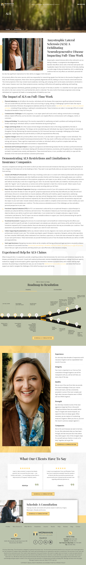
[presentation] (6, 477)
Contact (78, 526)
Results (53, 526)
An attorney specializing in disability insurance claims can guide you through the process (55, 245)
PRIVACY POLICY (60, 562)
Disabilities (37, 526)
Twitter (40, 542)
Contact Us (56, 4)
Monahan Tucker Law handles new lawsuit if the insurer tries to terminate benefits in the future (72, 301)
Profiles (8, 526)
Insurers (45, 526)
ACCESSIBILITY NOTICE (49, 562)
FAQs (59, 526)
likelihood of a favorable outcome (55, 264)
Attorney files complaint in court (62, 329)
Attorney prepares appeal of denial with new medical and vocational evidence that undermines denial (32, 327)
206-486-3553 (73, 541)
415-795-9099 (77, 542)
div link (2, 315)
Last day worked (6, 303)
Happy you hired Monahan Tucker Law (81, 296)
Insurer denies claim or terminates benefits (18, 325)
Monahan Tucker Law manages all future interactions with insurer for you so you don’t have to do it (63, 303)
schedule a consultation (43, 494)
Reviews (65, 526)
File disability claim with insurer (20, 304)
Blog (71, 526)
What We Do (28, 526)
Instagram (50, 542)
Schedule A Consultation (66, 444)
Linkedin (45, 542)
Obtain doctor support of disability (4, 324)
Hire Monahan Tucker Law (33, 304)
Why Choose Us (17, 526)
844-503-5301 (81, 4)
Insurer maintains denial (54, 328)
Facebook (35, 542)
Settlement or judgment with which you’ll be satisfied (71, 332)
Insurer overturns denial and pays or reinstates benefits (54, 303)
